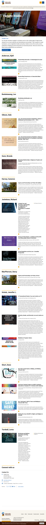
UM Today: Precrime (37, 203)
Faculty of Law (5, 38)
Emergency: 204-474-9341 (17, 518)
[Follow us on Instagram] (11, 486)
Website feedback (41, 521)
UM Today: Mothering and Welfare (38, 434)
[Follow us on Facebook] (9, 486)
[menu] (43, 2)
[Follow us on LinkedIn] (14, 486)
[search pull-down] (41, 2)
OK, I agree (42, 523)
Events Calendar (20, 486)
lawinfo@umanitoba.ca (7, 480)
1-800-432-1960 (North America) (18, 517)
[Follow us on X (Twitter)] (7, 486)
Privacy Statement (23, 523)
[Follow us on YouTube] (13, 486)
